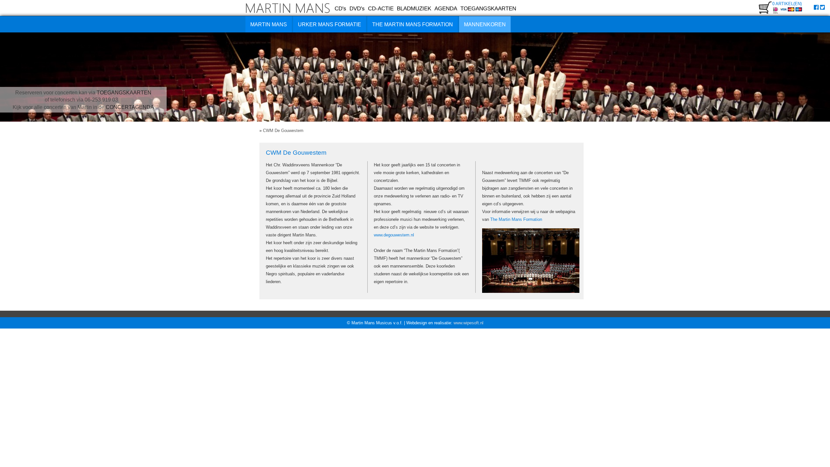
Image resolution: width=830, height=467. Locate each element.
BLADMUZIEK (414, 8)
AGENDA (445, 8)
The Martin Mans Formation (516, 219)
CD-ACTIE (381, 8)
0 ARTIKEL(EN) (787, 3)
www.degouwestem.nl (394, 235)
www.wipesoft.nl (468, 322)
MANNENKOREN (485, 24)
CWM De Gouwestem (283, 130)
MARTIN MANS (268, 24)
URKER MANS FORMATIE (329, 24)
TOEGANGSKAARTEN (488, 8)
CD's (340, 8)
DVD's (357, 8)
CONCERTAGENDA (130, 107)
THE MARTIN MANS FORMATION (412, 24)
